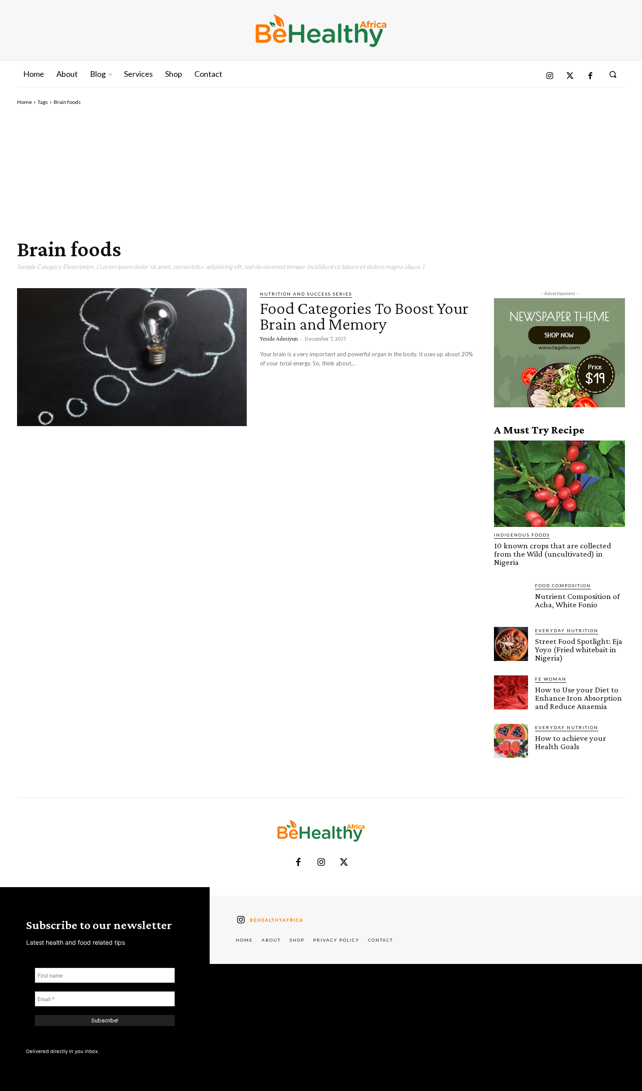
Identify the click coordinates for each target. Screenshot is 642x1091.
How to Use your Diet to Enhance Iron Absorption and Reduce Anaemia (578, 698)
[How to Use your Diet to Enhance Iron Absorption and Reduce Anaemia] (511, 692)
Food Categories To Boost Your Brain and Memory (364, 316)
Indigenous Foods (522, 534)
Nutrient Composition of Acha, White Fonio (577, 600)
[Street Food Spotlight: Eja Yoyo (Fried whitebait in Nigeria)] (511, 644)
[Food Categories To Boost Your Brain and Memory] (132, 357)
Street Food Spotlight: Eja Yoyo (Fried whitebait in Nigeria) (578, 649)
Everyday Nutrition (566, 630)
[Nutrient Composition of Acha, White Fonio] (511, 599)
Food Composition (563, 585)
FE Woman (550, 678)
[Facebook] (590, 76)
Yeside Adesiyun (279, 338)
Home (24, 102)
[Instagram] (549, 76)
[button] (613, 74)
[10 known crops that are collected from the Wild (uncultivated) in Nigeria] (559, 484)
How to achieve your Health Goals (570, 742)
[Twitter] (570, 76)
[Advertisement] (321, 171)
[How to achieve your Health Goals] (511, 741)
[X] (343, 862)
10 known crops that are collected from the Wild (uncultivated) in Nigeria (552, 554)
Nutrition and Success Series (306, 293)
